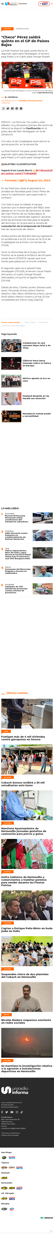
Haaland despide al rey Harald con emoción (36, 397)
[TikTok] (22, 1112)
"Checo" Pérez (29, 322)
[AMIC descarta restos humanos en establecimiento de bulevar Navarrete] (43, 535)
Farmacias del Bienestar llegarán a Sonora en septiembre (18, 571)
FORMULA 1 (43, 322)
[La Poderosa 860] (12, 1168)
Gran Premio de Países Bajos (13, 326)
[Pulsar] (12, 1157)
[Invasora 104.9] (4, 1177)
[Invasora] (4, 1157)
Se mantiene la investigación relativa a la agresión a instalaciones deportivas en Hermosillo (26, 1068)
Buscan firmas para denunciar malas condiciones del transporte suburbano (16, 518)
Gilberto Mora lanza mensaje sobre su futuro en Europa (37, 363)
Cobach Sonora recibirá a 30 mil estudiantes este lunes (23, 784)
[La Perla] (12, 1209)
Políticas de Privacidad (9, 1135)
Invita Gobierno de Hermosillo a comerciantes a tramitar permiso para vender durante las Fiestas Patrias (24, 881)
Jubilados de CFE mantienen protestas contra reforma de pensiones (16, 589)
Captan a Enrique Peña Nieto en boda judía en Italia (26, 930)
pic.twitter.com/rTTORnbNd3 (19, 173)
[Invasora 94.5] (4, 1167)
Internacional (22, 29)
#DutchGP (46, 170)
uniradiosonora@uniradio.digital (13, 1128)
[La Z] (19, 1188)
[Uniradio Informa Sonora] (16, 3)
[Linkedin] (16, 108)
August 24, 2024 (39, 180)
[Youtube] (11, 1112)
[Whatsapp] (3, 108)
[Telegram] (21, 108)
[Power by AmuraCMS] (46, 1218)
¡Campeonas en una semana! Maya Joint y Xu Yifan (37, 345)
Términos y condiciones (10, 1133)
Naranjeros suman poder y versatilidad (37, 414)
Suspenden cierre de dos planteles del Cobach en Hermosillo (25, 975)
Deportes (7, 29)
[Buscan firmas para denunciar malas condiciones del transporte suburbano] (43, 518)
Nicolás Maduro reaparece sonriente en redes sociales (26, 1021)
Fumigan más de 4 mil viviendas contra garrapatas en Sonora (23, 738)
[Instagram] (17, 1112)
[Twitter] (8, 108)
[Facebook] (12, 108)
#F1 (38, 170)
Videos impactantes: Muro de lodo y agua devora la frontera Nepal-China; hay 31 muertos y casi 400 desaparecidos (18, 554)
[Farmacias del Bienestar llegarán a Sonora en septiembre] (43, 571)
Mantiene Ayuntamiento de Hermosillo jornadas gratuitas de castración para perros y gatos (23, 831)
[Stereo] (4, 1188)
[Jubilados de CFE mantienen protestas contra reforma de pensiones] (43, 588)
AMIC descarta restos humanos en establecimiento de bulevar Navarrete (16, 536)
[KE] (4, 1209)
